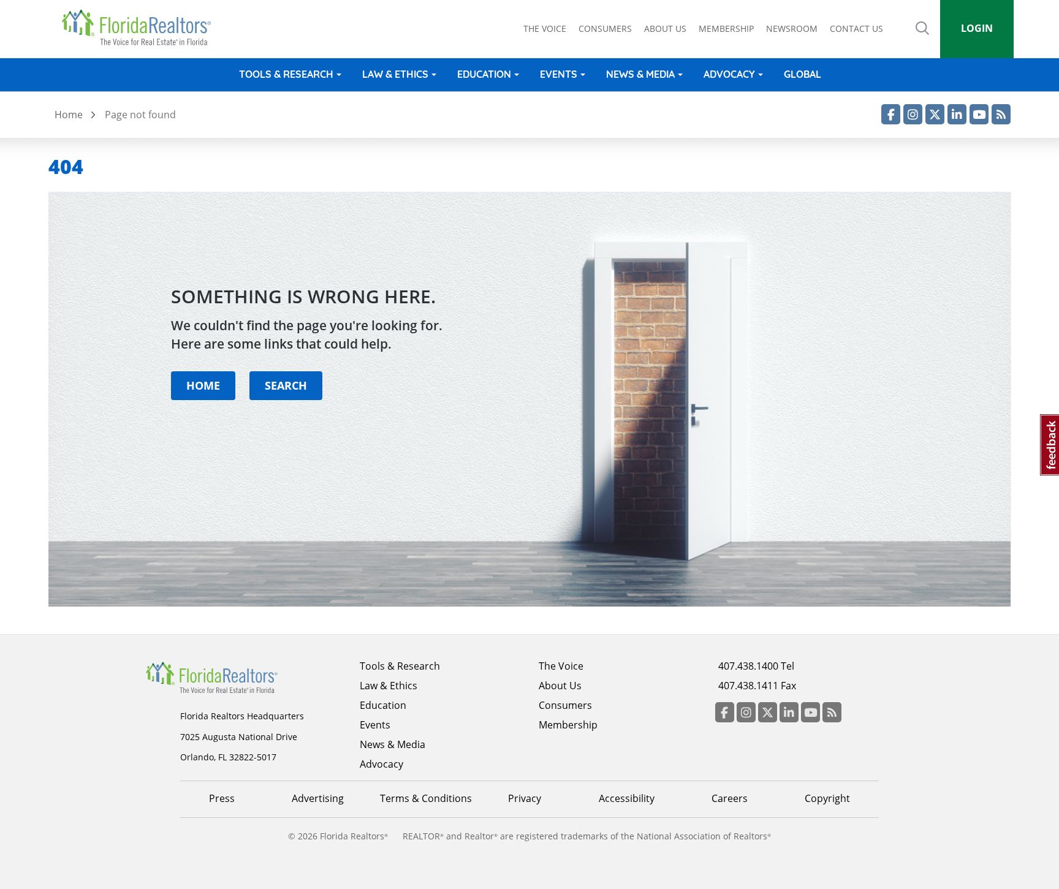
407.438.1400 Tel (756, 666)
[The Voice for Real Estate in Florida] (230, 676)
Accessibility (627, 798)
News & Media (640, 74)
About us (665, 28)
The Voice (544, 28)
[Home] (141, 27)
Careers (730, 798)
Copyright (827, 798)
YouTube (979, 114)
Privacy (524, 798)
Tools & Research (286, 74)
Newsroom (792, 28)
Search (922, 37)
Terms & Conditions (426, 798)
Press (222, 798)
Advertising (318, 798)
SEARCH (286, 385)
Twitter (934, 114)
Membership (726, 28)
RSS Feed (1001, 114)
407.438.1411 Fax (757, 685)
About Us (560, 685)
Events (558, 74)
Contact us (856, 28)
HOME (203, 385)
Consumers (605, 28)
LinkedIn (956, 114)
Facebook (890, 114)
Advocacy (729, 74)
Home (69, 114)
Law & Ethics (395, 74)
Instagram (912, 114)
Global (802, 74)
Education (484, 74)
